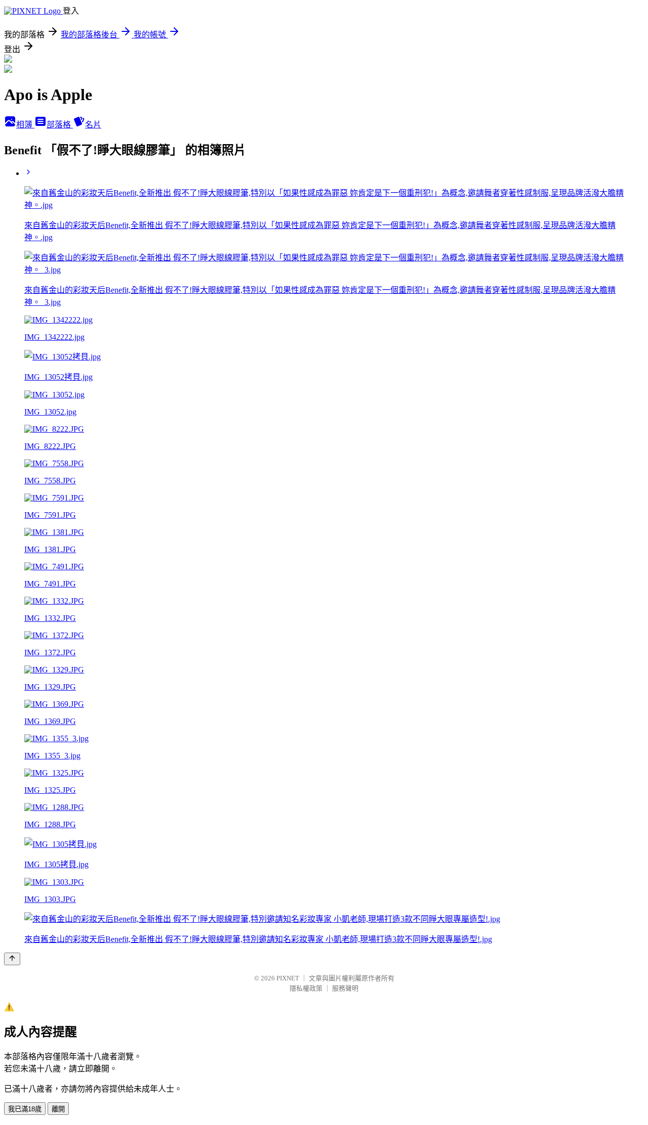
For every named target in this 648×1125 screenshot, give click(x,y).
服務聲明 (345, 988)
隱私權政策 (306, 988)
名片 (93, 124)
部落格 (60, 124)
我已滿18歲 (25, 1109)
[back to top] (12, 959)
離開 (58, 1109)
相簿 (25, 124)
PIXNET (287, 978)
